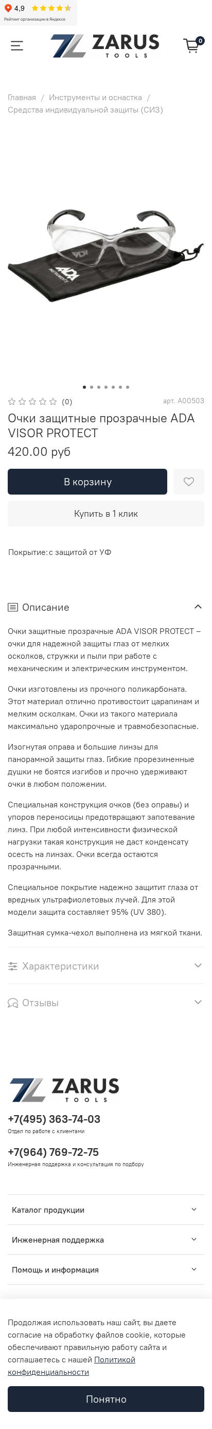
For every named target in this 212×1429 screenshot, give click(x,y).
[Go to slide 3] (98, 387)
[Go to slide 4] (106, 387)
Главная (22, 97)
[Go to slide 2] (91, 387)
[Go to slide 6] (120, 387)
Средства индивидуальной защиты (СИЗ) (85, 109)
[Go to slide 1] (84, 387)
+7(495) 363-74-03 (54, 1119)
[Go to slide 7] (127, 387)
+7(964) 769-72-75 (53, 1152)
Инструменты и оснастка (95, 97)
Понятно (106, 1398)
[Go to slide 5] (113, 387)
